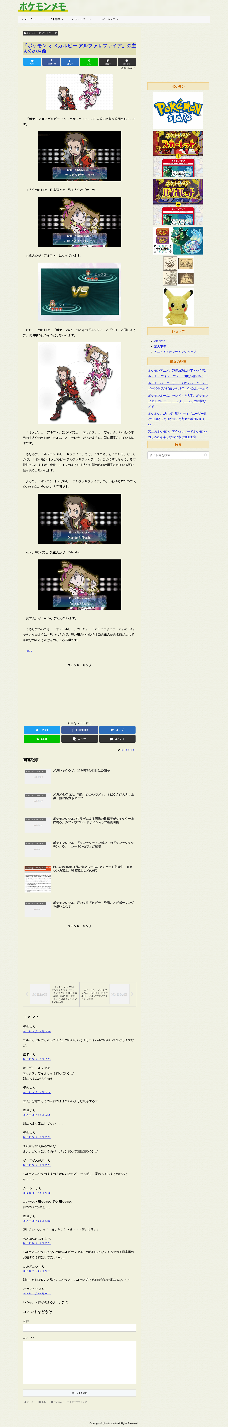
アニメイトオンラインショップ (175, 351)
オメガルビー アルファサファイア (41, 33)
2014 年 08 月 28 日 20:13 (37, 1221)
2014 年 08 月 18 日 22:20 (37, 1193)
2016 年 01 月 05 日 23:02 (37, 1293)
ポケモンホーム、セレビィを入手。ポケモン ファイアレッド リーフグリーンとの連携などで (178, 401)
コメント (29, 1337)
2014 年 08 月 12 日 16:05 (37, 1092)
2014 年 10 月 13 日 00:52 (37, 1243)
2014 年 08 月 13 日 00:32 (37, 1165)
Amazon (159, 341)
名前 (26, 1321)
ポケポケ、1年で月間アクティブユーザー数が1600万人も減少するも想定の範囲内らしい (177, 419)
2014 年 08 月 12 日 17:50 (37, 1115)
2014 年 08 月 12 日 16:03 (37, 1059)
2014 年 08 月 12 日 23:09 (37, 1137)
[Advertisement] (79, 691)
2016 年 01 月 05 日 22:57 (37, 1271)
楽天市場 (160, 346)
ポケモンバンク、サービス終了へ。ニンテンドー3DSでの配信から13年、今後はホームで (178, 385)
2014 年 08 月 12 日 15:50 (37, 1031)
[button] (206, 455)
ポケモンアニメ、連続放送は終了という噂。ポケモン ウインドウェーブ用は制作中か (178, 373)
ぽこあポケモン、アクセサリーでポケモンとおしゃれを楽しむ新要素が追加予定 (178, 434)
